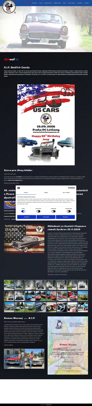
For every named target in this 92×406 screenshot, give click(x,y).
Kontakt (87, 3)
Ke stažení (79, 3)
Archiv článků (71, 3)
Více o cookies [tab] (66, 192)
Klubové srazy (48, 3)
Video (64, 3)
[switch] (38, 211)
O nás (40, 3)
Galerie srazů (57, 3)
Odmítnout (26, 217)
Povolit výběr (46, 217)
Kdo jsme (34, 3)
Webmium (49, 404)
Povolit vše (65, 217)
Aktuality (27, 3)
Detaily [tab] (46, 192)
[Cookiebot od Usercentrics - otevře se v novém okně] (69, 188)
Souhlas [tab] (26, 192)
